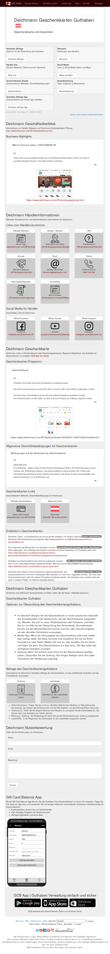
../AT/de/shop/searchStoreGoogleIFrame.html (60, 246)
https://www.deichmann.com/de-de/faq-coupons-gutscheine (33, 566)
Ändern (91, 921)
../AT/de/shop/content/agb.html (21, 297)
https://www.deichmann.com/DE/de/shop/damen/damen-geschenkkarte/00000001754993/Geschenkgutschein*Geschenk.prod (37, 554)
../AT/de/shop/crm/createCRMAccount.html (59, 297)
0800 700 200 (89, 272)
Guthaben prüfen (50, 3)
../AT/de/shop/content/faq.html (89, 246)
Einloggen (99, 3)
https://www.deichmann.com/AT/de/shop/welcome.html (29, 130)
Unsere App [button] (66, 3)
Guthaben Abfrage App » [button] (18, 107)
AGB (45, 921)
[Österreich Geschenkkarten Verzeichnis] (18, 24)
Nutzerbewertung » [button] (67, 91)
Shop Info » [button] (13, 75)
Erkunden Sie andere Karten (55, 517)
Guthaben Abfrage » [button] (16, 59)
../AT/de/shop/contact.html (21, 272)
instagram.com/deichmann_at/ (89, 334)
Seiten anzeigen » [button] (66, 75)
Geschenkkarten (32, 3)
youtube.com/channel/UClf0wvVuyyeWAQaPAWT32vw (63, 334)
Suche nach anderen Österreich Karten (86, 114)
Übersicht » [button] (64, 59)
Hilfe (27, 921)
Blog (77, 3)
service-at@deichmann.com (55, 272)
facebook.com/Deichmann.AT (21, 334)
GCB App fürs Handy (40, 355)
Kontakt (86, 3)
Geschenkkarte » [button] (15, 91)
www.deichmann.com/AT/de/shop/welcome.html (27, 246)
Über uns (19, 921)
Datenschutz (36, 921)
